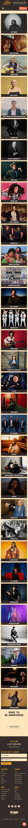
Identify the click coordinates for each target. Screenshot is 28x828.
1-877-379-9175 (14, 744)
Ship (2, 777)
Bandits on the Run (14, 264)
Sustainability (4, 795)
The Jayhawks (14, 433)
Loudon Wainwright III (14, 159)
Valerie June (14, 201)
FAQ (15, 791)
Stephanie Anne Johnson (14, 644)
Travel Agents (17, 797)
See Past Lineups (14, 727)
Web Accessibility (18, 799)
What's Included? (18, 777)
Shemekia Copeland (14, 623)
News (2, 783)
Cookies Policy (22, 819)
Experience (3, 775)
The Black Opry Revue (14, 285)
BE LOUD (3, 797)
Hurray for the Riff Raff (14, 370)
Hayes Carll (14, 180)
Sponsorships (17, 795)
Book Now (23, 8)
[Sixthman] (14, 812)
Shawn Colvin (14, 74)
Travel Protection (18, 781)
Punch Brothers (14, 53)
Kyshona (14, 454)
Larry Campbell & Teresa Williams (14, 475)
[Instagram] (13, 806)
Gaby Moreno (14, 349)
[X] (19, 806)
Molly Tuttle (14, 95)
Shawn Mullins (14, 602)
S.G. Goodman (14, 581)
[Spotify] (16, 806)
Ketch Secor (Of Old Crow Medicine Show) (14, 117)
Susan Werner (14, 687)
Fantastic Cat (14, 328)
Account (16, 789)
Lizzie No (14, 497)
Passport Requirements (5, 789)
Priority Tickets (4, 773)
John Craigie (14, 412)
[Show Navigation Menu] (3, 8)
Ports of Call (3, 781)
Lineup (2, 771)
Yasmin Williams (14, 708)
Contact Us (17, 793)
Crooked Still (14, 243)
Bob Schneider (14, 307)
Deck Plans (3, 799)
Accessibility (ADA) (4, 791)
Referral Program (18, 775)
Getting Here (3, 793)
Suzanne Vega (14, 138)
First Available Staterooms (20, 773)
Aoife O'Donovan (14, 222)
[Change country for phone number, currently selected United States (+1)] (2, 759)
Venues (2, 779)
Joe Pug (14, 391)
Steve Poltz (14, 665)
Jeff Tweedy (14, 32)
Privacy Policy (16, 819)
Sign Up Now (5, 763)
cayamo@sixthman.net (14, 747)
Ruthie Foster (14, 560)
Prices (16, 771)
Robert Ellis (14, 539)
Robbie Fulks (14, 518)
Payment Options (18, 779)
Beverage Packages (18, 783)
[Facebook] (9, 806)
